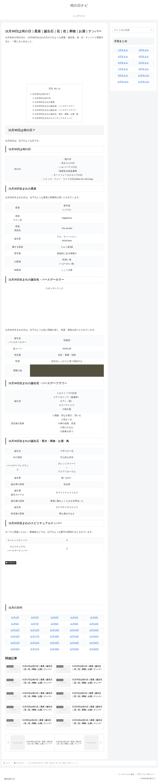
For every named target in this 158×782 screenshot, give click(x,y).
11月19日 (74, 636)
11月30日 (94, 649)
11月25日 (94, 643)
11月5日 (94, 617)
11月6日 (15, 624)
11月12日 (34, 630)
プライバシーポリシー (145, 774)
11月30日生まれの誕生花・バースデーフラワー (55, 110)
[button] (151, 30)
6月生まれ (144, 63)
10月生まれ (143, 75)
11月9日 (74, 624)
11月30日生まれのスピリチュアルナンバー (53, 118)
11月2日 (35, 617)
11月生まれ (12, 563)
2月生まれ (144, 50)
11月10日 (94, 624)
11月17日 (34, 636)
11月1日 (15, 617)
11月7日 (35, 624)
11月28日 (54, 649)
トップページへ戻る (126, 774)
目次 (51, 88)
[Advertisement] (54, 64)
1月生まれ (123, 50)
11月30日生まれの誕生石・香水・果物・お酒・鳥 (56, 114)
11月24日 (74, 643)
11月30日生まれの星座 (45, 102)
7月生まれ (123, 69)
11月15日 (94, 630)
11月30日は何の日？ (41, 94)
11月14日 (74, 630)
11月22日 (34, 643)
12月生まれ (143, 82)
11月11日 (15, 630)
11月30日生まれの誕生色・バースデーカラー (54, 106)
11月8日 (55, 624)
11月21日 (15, 643)
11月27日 (34, 649)
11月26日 (15, 649)
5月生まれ (123, 63)
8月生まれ (144, 69)
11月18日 (54, 636)
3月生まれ (123, 56)
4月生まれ (144, 56)
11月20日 (94, 636)
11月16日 (15, 636)
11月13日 (54, 630)
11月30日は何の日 (43, 98)
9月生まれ (123, 75)
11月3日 (55, 617)
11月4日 (74, 617)
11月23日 (54, 643)
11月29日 (74, 649)
